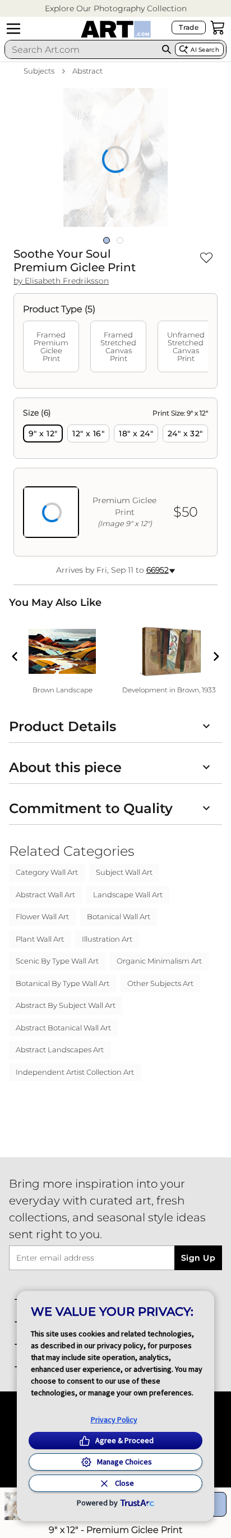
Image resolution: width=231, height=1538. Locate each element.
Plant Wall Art (40, 938)
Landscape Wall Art (128, 894)
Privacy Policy (114, 1419)
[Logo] (116, 29)
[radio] (43, 433)
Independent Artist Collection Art (75, 1071)
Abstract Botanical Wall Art (63, 1027)
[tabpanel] (115, 477)
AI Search (205, 49)
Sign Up (198, 1258)
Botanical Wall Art (118, 916)
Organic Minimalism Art (159, 960)
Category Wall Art (47, 872)
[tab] (51, 346)
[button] (116, 9)
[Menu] (13, 29)
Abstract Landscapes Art (60, 1049)
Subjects (39, 70)
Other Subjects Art (160, 983)
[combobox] (81, 49)
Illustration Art (107, 938)
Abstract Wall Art (45, 894)
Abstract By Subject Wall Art (66, 1005)
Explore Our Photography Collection (116, 8)
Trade (188, 27)
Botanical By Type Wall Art (62, 983)
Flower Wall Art (42, 916)
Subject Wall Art (124, 872)
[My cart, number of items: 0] (218, 27)
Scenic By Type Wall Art (57, 960)
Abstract (87, 70)
